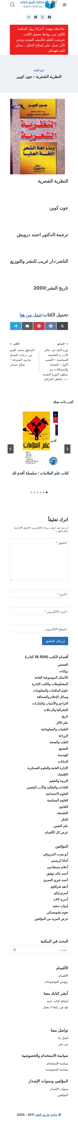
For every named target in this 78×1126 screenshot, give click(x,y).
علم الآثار (62, 723)
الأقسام (63, 975)
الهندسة (63, 755)
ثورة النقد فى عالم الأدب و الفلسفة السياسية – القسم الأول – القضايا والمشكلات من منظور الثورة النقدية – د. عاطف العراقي (55, 361)
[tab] (47, 492)
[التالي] (11, 448)
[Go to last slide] (67, 448)
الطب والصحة (59, 742)
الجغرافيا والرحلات (56, 710)
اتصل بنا (63, 1038)
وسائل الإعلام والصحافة (52, 697)
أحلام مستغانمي (57, 867)
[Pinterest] (36, 17)
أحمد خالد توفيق (57, 873)
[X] (42, 17)
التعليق (61, 543)
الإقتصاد (63, 774)
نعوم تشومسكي (57, 912)
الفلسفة (62, 813)
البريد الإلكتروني (55, 611)
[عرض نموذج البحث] (12, 4)
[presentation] (39, 437)
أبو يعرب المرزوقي (55, 854)
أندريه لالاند (60, 899)
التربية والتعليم (58, 781)
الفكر (64, 819)
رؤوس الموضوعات (56, 982)
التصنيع (63, 748)
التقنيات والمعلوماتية (54, 729)
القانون (63, 807)
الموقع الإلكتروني (56, 629)
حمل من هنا (31, 314)
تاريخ (65, 716)
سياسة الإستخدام (57, 1063)
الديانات (63, 761)
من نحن (63, 1044)
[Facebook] (49, 17)
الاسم (62, 594)
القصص (63, 664)
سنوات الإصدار (59, 1089)
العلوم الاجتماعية (57, 794)
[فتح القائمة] (64, 5)
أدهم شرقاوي (59, 886)
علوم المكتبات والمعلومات (50, 690)
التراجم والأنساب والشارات (50, 703)
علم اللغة (39, 70)
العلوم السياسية (57, 800)
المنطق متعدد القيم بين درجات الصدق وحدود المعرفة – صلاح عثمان (22, 354)
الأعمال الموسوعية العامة (51, 677)
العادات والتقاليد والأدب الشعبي (47, 787)
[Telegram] (29, 17)
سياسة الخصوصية (57, 1069)
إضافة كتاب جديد (57, 1001)
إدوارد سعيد (60, 906)
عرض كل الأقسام (56, 832)
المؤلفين (63, 1095)
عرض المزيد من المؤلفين (51, 919)
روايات (63, 671)
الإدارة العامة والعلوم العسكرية (47, 768)
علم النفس (61, 826)
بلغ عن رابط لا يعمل (55, 1007)
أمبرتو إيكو (61, 893)
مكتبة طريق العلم (46, 1115)
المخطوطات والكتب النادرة (50, 684)
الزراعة (63, 735)
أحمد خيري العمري (55, 880)
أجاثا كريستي (59, 861)
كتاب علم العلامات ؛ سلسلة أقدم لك (40, 473)
